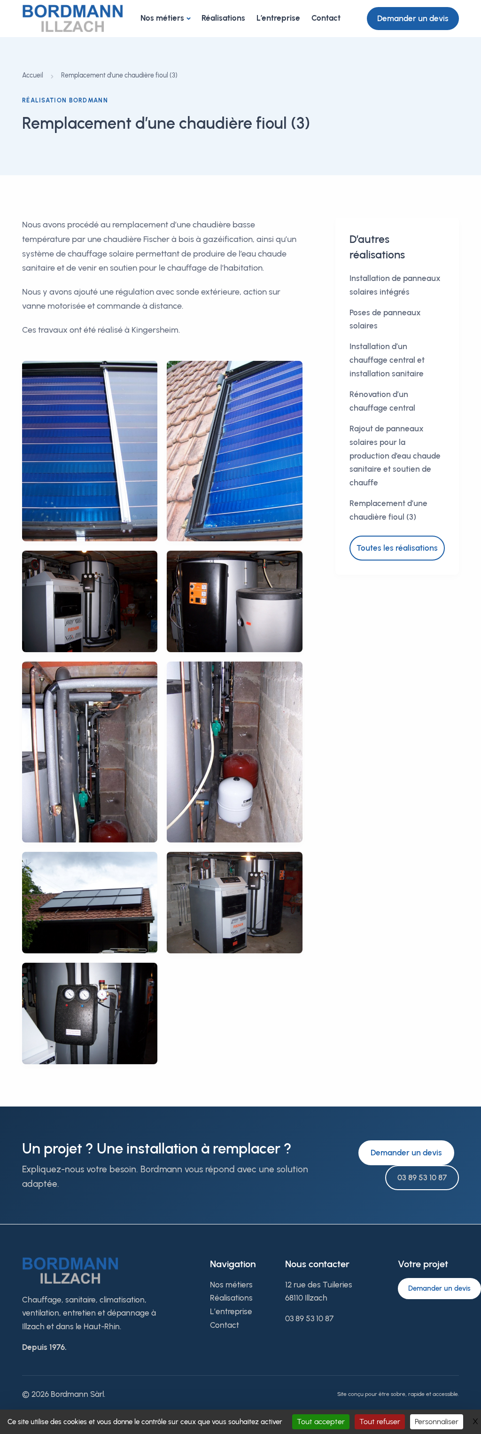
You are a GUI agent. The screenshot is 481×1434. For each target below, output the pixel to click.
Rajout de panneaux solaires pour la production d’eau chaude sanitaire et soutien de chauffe (395, 456)
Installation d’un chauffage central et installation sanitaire (387, 360)
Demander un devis (413, 18)
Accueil (32, 75)
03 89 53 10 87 (422, 1177)
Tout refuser (379, 1421)
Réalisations (223, 18)
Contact (326, 18)
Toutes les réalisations (397, 548)
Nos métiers (162, 18)
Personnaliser (436, 1421)
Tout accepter (321, 1421)
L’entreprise (278, 18)
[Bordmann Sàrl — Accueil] (72, 18)
